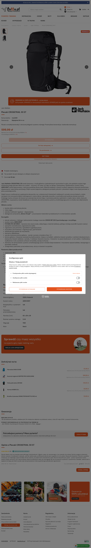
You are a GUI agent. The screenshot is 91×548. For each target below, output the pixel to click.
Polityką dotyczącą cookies (49, 264)
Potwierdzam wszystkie (64, 289)
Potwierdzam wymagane (27, 289)
